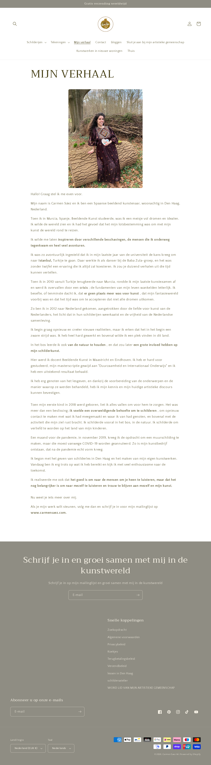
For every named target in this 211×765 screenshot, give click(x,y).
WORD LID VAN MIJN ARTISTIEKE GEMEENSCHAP (141, 688)
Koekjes (113, 651)
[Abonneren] (137, 595)
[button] (14, 23)
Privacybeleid (116, 644)
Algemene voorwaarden (124, 637)
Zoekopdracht (117, 630)
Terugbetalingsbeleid (121, 659)
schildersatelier (118, 680)
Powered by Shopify (190, 754)
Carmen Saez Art (171, 754)
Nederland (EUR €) (26, 748)
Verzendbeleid (117, 666)
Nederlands (59, 748)
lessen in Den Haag (120, 673)
